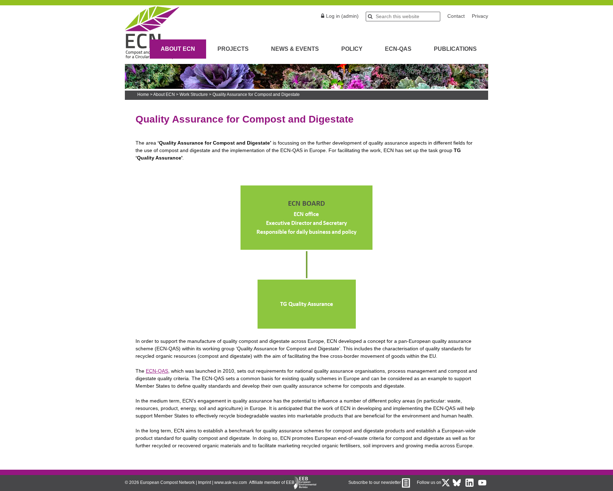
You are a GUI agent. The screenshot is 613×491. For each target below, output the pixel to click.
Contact (456, 16)
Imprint (204, 482)
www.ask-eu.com (230, 482)
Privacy (480, 16)
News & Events (295, 49)
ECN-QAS (398, 49)
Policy (352, 49)
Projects (233, 49)
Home (143, 94)
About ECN (178, 49)
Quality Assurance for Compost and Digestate (256, 94)
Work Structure (194, 94)
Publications (455, 49)
